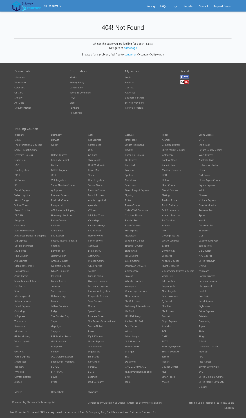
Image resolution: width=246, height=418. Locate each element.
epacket (55, 245)
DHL (201, 139)
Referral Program (134, 107)
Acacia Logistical (97, 200)
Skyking (129, 195)
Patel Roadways (96, 225)
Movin (165, 381)
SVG (201, 371)
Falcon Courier (22, 210)
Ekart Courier (169, 185)
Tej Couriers (131, 255)
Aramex (166, 139)
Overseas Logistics (98, 281)
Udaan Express (96, 341)
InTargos (129, 351)
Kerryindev (94, 361)
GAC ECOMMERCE (135, 366)
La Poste (55, 225)
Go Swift (19, 351)
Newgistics (131, 235)
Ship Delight (94, 160)
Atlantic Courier (170, 260)
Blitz (127, 376)
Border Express (207, 276)
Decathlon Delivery (135, 265)
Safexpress (130, 185)
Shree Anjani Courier (210, 180)
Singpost (19, 220)
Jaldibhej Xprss (96, 215)
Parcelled (130, 165)
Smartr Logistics (170, 351)
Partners (74, 107)
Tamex (165, 356)
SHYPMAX (56, 371)
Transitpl (55, 286)
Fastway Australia (208, 165)
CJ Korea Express (171, 144)
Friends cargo (95, 276)
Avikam (92, 270)
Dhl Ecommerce (170, 210)
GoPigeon (167, 155)
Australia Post (206, 160)
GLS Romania (58, 341)
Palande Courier (97, 190)
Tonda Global (95, 326)
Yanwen (166, 225)
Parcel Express (22, 190)
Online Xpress (58, 281)
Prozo (54, 381)
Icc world (56, 276)
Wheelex (19, 371)
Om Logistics (21, 170)
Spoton (129, 175)
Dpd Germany (96, 381)
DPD (164, 175)
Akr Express (20, 260)
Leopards (167, 255)
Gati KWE (93, 245)
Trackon (129, 149)
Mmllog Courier (96, 260)
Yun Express (131, 230)
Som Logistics (58, 291)
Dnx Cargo (131, 326)
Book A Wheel (169, 160)
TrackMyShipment (172, 346)
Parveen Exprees (208, 281)
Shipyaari (56, 331)
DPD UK (18, 215)
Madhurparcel (22, 296)
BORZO (55, 366)
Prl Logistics (168, 281)
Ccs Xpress (20, 286)
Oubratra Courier (60, 265)
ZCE (164, 331)
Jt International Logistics (138, 371)
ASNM (202, 341)
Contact (203, 6)
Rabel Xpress (206, 301)
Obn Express (132, 296)
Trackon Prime (169, 200)
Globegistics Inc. (171, 235)
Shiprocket (20, 361)
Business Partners (134, 97)
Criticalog (19, 311)
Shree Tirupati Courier (26, 149)
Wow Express (206, 155)
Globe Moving (22, 336)
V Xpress (93, 210)
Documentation (23, 107)
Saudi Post (20, 250)
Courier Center (170, 366)
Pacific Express (22, 356)
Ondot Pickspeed (134, 144)
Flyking (166, 195)
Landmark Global (134, 240)
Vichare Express (207, 200)
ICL (16, 185)
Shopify (18, 97)
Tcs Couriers (168, 220)
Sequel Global (95, 185)
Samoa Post (205, 245)
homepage (130, 48)
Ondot (54, 144)
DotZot (55, 139)
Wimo (128, 331)
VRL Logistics (58, 180)
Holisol (165, 180)
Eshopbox (56, 346)
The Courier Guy (60, 316)
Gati (90, 134)
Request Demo (222, 6)
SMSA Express (132, 301)
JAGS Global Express (62, 356)
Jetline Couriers (59, 306)
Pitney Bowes (95, 240)
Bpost (202, 215)
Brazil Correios (133, 225)
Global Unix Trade (24, 265)
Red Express (94, 139)
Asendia (166, 326)
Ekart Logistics (96, 180)
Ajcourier (93, 205)
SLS (127, 356)
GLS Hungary (132, 341)
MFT (16, 346)
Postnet (166, 316)
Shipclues (93, 392)
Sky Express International (101, 321)
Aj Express (56, 190)
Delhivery (56, 134)
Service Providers (134, 102)
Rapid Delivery (170, 205)
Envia (54, 376)
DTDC (17, 139)
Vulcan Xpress (22, 205)
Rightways (204, 306)
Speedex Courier (134, 245)
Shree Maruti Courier (173, 149)
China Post (57, 230)
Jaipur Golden (58, 255)
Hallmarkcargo (59, 296)
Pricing (151, 6)
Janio (128, 381)
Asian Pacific (21, 276)
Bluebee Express (97, 316)
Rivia (201, 331)
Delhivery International (137, 306)
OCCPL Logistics (60, 270)
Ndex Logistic (169, 291)
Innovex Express (60, 195)
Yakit (201, 190)
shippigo (56, 326)
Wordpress (20, 82)
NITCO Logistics (59, 170)
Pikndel (55, 351)
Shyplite (166, 306)
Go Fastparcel (21, 270)
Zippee (18, 381)
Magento (19, 77)
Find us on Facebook (203, 402)
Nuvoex (203, 195)
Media (73, 77)
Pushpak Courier (60, 200)
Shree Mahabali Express (27, 281)
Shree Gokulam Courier (211, 376)
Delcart (203, 170)
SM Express (168, 311)
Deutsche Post (206, 225)
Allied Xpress (95, 265)
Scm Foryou (94, 250)
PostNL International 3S (64, 240)
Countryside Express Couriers (178, 270)
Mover (18, 392)
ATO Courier (205, 255)
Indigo (54, 311)
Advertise (130, 92)
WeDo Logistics (170, 240)
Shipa (54, 321)
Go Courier (205, 250)
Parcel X (92, 366)
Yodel (202, 220)
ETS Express (20, 240)
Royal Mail (93, 170)
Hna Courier (21, 255)
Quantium (20, 160)
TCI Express (131, 160)
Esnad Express (22, 306)
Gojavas (129, 134)
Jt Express (19, 316)
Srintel (202, 291)
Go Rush (92, 155)
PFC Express (94, 230)
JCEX (53, 175)
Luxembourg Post (208, 240)
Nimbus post (21, 331)
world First (167, 276)
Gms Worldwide (207, 205)
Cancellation (76, 87)
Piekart (165, 361)
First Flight (131, 139)
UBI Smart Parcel (23, 245)
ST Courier (20, 180)
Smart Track (168, 376)
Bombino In (168, 250)
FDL (201, 356)
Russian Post (132, 220)
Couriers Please (133, 215)
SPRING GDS (132, 346)
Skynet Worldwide (209, 366)
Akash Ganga (21, 200)
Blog (72, 102)
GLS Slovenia (95, 346)
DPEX (17, 175)
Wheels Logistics (134, 281)
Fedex (165, 134)
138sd (165, 245)
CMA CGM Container (137, 210)
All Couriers (76, 112)
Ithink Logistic (22, 341)
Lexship (55, 301)
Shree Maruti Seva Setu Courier (211, 384)
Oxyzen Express (22, 376)
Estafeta (203, 316)
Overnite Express (23, 155)
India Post (204, 144)
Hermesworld (95, 235)
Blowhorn (19, 326)
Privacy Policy (77, 82)
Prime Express (206, 311)
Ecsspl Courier (132, 260)
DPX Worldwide (96, 165)
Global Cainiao (170, 190)
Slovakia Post (58, 250)
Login (175, 6)
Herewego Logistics (61, 215)
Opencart (19, 87)
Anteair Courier (59, 260)
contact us (130, 54)
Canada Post (169, 165)
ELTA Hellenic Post (24, 230)
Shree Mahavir (207, 260)
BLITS (91, 371)
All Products (51, 6)
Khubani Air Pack (134, 321)
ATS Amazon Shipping (63, 210)
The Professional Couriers (28, 144)
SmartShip (93, 356)
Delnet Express (59, 155)
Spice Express (95, 311)
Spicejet (129, 276)
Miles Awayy (132, 336)
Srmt (17, 291)
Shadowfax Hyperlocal (63, 361)
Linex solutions (170, 296)
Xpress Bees (94, 144)
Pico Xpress (205, 361)
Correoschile (131, 270)
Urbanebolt (57, 392)
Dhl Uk (202, 265)
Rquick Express (207, 185)
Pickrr (128, 200)
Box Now (19, 366)
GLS (201, 235)
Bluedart (19, 134)
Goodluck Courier (208, 346)
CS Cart (18, 92)
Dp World (130, 361)
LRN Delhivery (133, 316)
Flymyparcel (205, 286)
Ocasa (91, 306)
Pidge (202, 336)
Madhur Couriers (171, 170)
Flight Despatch (170, 265)
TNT (53, 149)
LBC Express (57, 235)
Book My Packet (60, 160)
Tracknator (20, 321)
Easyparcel (56, 205)
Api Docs (19, 102)
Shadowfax (131, 250)
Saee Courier (95, 301)
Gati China (94, 255)
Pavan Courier (132, 205)
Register (188, 6)
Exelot (91, 331)
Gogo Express (169, 321)
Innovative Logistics (99, 291)
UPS (90, 149)
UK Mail (129, 311)
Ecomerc (129, 170)
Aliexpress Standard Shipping (30, 235)
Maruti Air (130, 180)
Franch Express (96, 195)
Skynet (91, 175)
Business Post (206, 210)
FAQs (163, 6)
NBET (165, 371)
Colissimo (19, 225)
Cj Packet (167, 301)
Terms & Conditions (80, 92)
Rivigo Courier (59, 220)
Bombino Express (134, 155)
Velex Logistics (22, 195)
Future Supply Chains (210, 149)
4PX (164, 230)
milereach (204, 270)
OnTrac (55, 165)
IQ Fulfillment (95, 336)
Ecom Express (206, 134)
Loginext (92, 376)
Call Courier (205, 175)
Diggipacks (94, 351)
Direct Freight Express (137, 190)
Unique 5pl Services (136, 291)
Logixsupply (168, 286)
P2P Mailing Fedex (61, 336)
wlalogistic (130, 286)
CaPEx (165, 336)
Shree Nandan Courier (63, 185)
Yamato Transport (171, 215)
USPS (17, 165)
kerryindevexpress (98, 286)
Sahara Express (22, 301)
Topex (202, 326)
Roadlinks (204, 296)
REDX (165, 341)
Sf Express (204, 230)
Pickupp (203, 351)
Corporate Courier (98, 296)
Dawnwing (204, 321)
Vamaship (93, 220)
